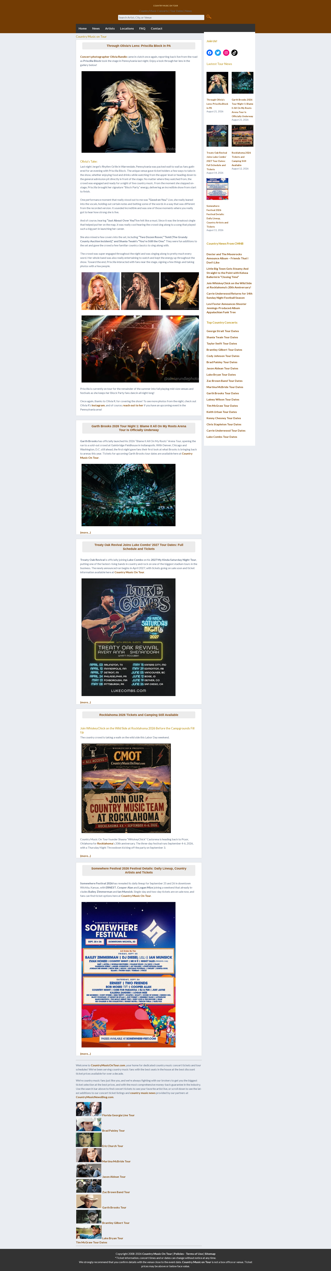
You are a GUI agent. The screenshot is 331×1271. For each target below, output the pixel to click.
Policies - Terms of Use (188, 1253)
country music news (143, 1092)
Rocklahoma (105, 843)
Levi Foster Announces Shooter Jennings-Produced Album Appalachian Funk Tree (227, 308)
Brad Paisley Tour (113, 1130)
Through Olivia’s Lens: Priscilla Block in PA (139, 46)
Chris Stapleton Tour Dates (224, 424)
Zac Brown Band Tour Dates (225, 380)
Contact (156, 28)
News (96, 28)
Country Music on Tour (196, 1262)
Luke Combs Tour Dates (222, 436)
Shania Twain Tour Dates (222, 337)
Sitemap (210, 1253)
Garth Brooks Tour (114, 1207)
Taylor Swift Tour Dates (222, 343)
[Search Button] (209, 16)
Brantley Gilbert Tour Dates (224, 349)
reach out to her (133, 405)
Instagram (98, 405)
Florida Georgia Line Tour (118, 1115)
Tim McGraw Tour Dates (91, 1242)
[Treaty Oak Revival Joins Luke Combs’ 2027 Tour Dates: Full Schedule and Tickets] (217, 136)
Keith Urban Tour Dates (222, 411)
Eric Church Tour (112, 1145)
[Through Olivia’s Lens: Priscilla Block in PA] (217, 83)
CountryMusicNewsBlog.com (94, 1097)
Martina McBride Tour (116, 1161)
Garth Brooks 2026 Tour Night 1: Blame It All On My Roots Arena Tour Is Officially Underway (139, 428)
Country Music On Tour (129, 572)
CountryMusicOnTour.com (108, 1065)
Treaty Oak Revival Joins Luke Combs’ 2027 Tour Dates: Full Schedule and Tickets (138, 547)
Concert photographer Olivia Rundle (103, 56)
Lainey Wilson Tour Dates (223, 399)
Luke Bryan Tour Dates (221, 374)
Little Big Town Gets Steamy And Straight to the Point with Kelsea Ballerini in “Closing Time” (227, 272)
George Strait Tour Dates (223, 331)
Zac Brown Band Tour (116, 1192)
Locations (127, 28)
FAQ (142, 28)
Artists (110, 28)
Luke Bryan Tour (112, 1238)
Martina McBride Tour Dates (225, 387)
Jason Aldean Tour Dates (222, 368)
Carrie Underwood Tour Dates (226, 430)
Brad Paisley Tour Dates (222, 362)
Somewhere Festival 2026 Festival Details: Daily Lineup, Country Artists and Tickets (138, 870)
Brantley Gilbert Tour (116, 1222)
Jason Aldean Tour (114, 1176)
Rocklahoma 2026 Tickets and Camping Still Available (138, 715)
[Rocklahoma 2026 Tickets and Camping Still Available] (242, 136)
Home (83, 28)
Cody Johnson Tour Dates (223, 355)
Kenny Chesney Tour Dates (224, 418)
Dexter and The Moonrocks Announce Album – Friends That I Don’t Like (227, 258)
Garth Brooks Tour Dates (223, 393)
